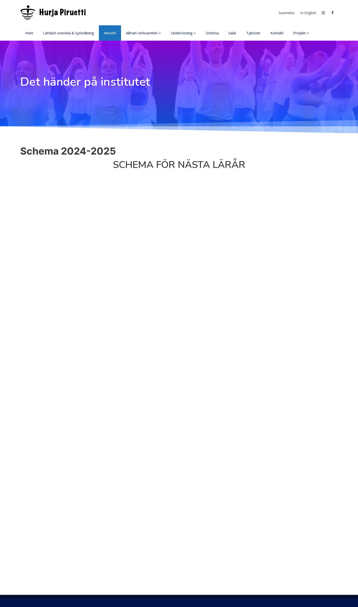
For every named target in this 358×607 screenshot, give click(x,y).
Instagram (323, 13)
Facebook (333, 13)
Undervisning (182, 32)
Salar (232, 32)
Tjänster (253, 32)
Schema (212, 32)
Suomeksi (286, 12)
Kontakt (276, 32)
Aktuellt (110, 32)
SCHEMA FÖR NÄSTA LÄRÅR (179, 164)
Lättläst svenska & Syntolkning (68, 32)
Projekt (299, 32)
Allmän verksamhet (142, 32)
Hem (29, 32)
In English (308, 12)
